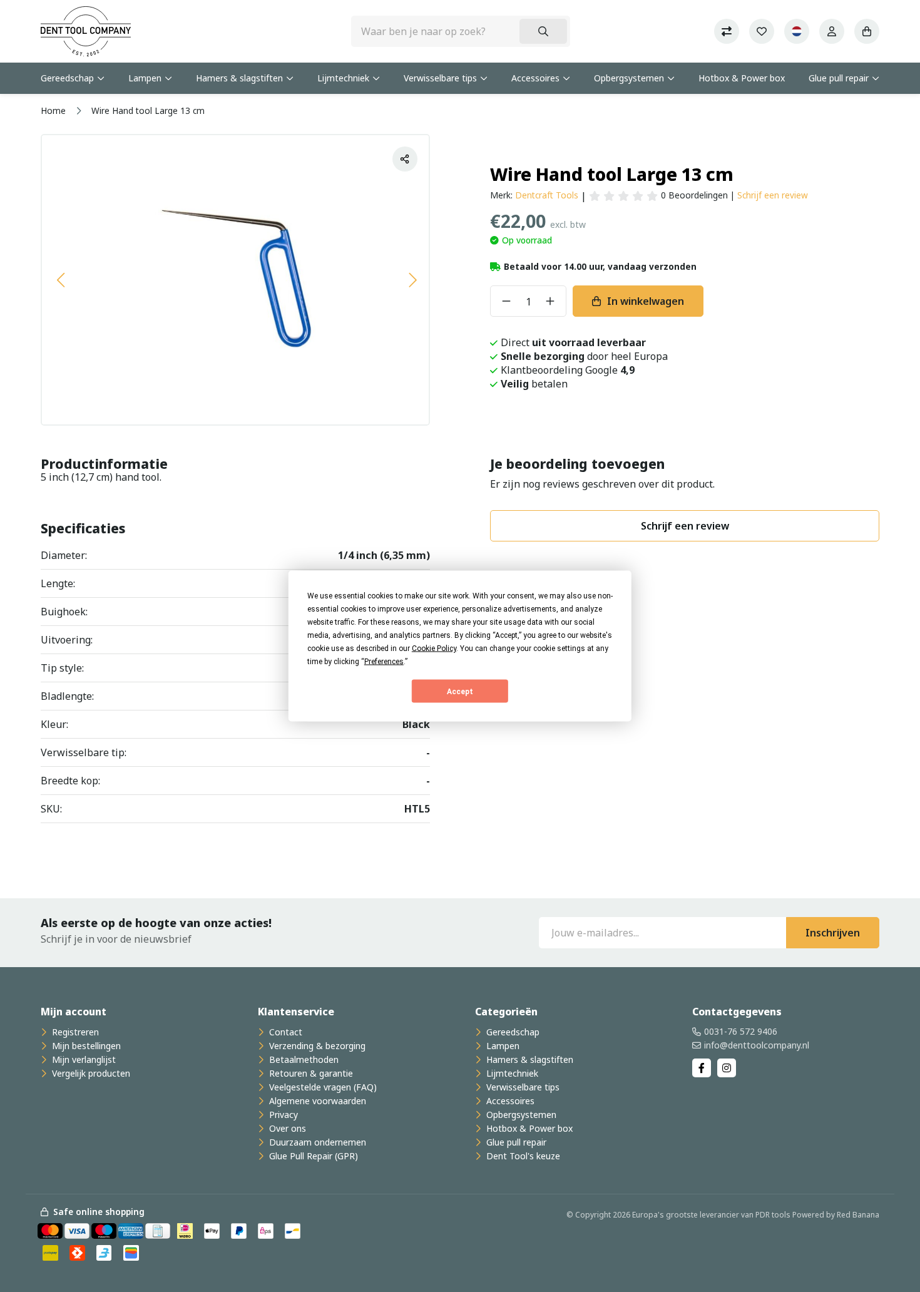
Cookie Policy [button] (434, 648)
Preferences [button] (384, 661)
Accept (460, 691)
